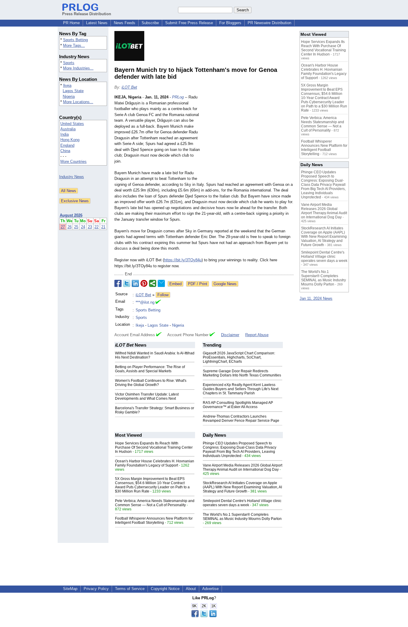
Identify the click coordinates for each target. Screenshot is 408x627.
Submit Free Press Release (189, 23)
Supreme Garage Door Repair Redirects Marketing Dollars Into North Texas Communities (242, 373)
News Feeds (124, 23)
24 (83, 227)
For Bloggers (230, 23)
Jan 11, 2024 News (316, 298)
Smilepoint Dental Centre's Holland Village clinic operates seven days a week (242, 503)
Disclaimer (230, 335)
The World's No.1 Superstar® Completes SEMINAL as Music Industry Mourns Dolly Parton (242, 516)
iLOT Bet (129, 87)
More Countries (73, 161)
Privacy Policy (96, 588)
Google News (225, 284)
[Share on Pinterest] (144, 283)
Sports (68, 63)
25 (76, 227)
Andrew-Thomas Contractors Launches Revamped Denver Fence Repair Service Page (241, 418)
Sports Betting (75, 40)
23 (90, 227)
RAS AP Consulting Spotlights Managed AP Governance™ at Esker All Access (238, 405)
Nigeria (69, 96)
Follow (162, 295)
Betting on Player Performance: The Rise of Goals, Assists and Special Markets (150, 369)
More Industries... (78, 68)
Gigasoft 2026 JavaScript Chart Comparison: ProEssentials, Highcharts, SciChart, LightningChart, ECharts (239, 357)
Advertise (210, 588)
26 (70, 227)
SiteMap (70, 588)
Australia (68, 129)
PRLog (178, 97)
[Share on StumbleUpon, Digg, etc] (152, 283)
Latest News (97, 23)
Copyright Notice (165, 588)
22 (96, 227)
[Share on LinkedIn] (135, 283)
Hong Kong (69, 140)
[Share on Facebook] (118, 283)
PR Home (71, 23)
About (191, 588)
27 (63, 227)
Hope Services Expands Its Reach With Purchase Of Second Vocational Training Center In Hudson (154, 447)
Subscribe (150, 23)
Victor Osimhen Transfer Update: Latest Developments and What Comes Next (147, 396)
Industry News (71, 176)
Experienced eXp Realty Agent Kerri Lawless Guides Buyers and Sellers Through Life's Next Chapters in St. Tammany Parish (240, 389)
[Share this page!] (204, 616)
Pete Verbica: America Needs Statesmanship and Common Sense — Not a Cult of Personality (154, 503)
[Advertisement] (249, 138)
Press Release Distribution (86, 14)
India (64, 134)
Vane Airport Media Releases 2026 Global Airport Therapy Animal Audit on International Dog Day (242, 467)
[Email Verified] (158, 302)
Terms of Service (130, 588)
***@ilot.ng (145, 302)
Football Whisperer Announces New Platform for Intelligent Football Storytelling (154, 520)
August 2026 (71, 215)
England (67, 145)
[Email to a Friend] (161, 283)
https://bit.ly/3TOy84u (183, 260)
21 (103, 227)
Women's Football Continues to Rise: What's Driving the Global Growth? (150, 383)
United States (72, 123)
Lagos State (73, 91)
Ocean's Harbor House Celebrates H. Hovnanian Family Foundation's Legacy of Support (154, 463)
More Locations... (78, 102)
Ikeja (67, 85)
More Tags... (74, 45)
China (65, 151)
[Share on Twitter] (126, 283)
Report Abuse (257, 335)
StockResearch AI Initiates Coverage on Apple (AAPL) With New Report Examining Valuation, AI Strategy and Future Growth (242, 487)
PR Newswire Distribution (269, 23)
